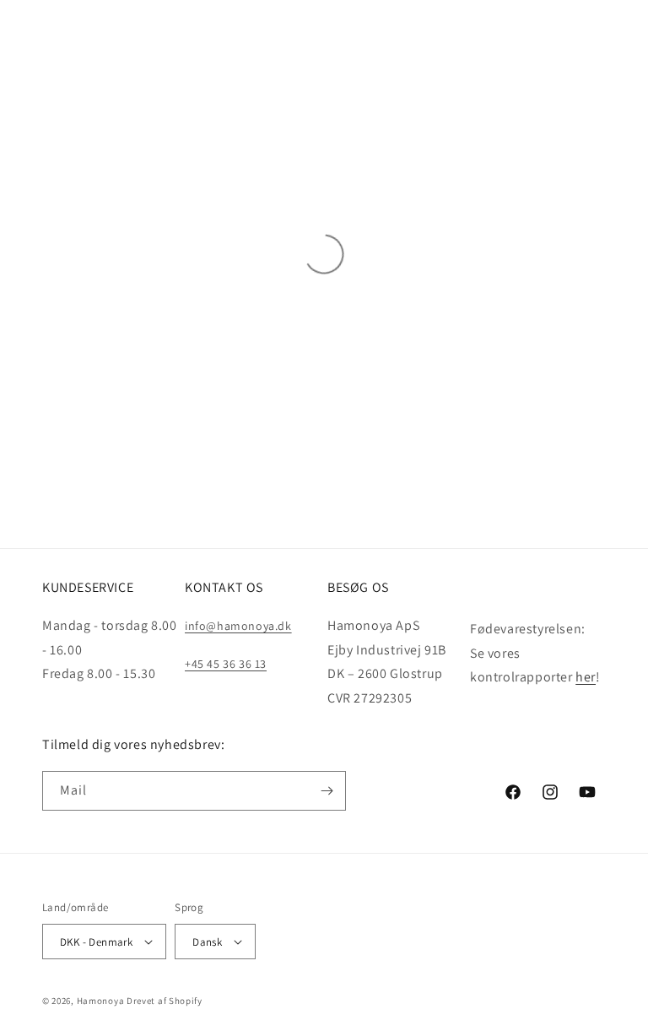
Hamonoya (101, 1001)
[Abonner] (326, 791)
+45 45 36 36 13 (226, 663)
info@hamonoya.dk (238, 625)
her (585, 677)
